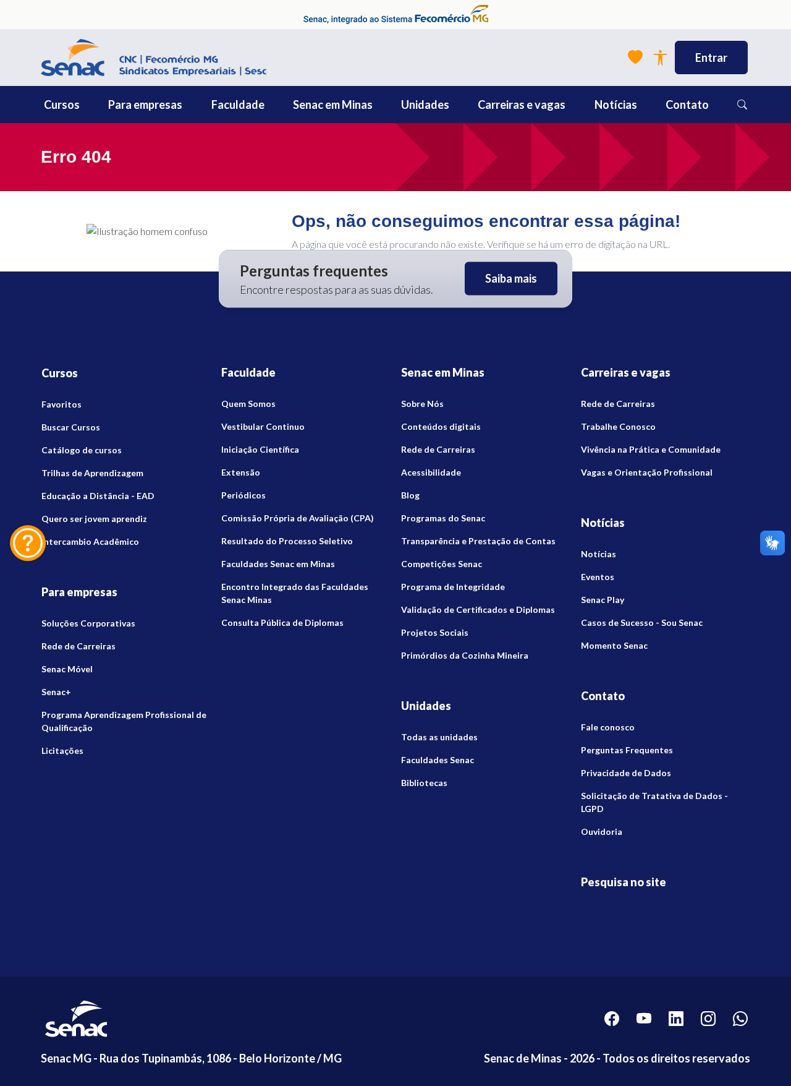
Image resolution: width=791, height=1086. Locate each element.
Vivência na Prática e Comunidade (651, 449)
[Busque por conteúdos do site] (742, 104)
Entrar (711, 57)
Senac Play (602, 599)
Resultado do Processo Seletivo (287, 541)
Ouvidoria (601, 831)
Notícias (598, 554)
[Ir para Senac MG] (153, 57)
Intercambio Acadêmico (90, 541)
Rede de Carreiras (78, 646)
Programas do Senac (443, 518)
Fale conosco (608, 727)
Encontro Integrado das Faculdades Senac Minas (294, 593)
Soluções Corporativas (88, 623)
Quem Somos (248, 403)
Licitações (62, 750)
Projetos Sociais (434, 632)
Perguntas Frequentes (627, 750)
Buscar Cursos (70, 427)
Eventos (597, 576)
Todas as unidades (439, 737)
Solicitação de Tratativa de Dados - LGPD (654, 802)
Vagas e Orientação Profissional (647, 472)
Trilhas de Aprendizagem (92, 473)
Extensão (240, 472)
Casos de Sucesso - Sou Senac (642, 622)
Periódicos (243, 495)
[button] (90, 105)
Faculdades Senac (437, 760)
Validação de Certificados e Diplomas (478, 609)
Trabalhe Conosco (618, 426)
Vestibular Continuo (263, 426)
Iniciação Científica (260, 449)
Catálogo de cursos (81, 450)
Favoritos (61, 404)
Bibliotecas (424, 782)
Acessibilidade (431, 472)
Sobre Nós (422, 403)
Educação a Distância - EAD (97, 495)
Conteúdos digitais (441, 426)
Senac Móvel (67, 669)
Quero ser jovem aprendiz (94, 518)
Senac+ (56, 691)
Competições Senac (441, 563)
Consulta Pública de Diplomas (282, 622)
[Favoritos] (635, 57)
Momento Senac (614, 645)
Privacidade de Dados (626, 772)
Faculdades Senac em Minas (278, 563)
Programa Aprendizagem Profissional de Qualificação (123, 721)
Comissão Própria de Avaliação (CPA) (297, 518)
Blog (410, 495)
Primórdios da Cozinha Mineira (464, 655)
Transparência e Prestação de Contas (478, 541)
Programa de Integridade (453, 586)
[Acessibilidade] (660, 58)
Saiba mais (511, 279)
